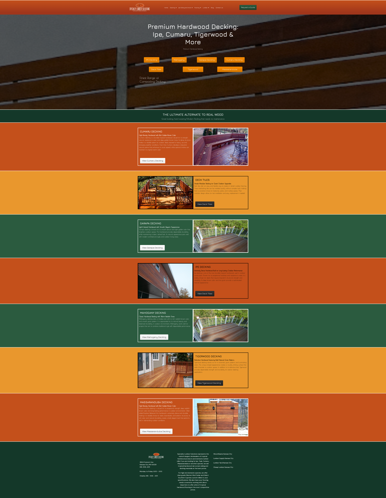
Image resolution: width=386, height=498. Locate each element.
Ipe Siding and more (184, 7)
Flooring (197, 7)
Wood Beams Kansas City (222, 454)
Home (166, 7)
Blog (212, 7)
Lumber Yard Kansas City (222, 463)
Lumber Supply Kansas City (223, 458)
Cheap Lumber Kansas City (223, 467)
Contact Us (219, 7)
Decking (172, 7)
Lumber (205, 7)
